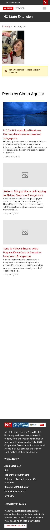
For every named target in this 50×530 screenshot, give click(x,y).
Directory (6, 26)
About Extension (12, 466)
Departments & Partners (16, 475)
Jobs (7, 470)
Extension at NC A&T (14, 491)
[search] (45, 2)
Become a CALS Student (16, 487)
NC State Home (13, 2)
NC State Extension (18, 17)
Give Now (9, 496)
